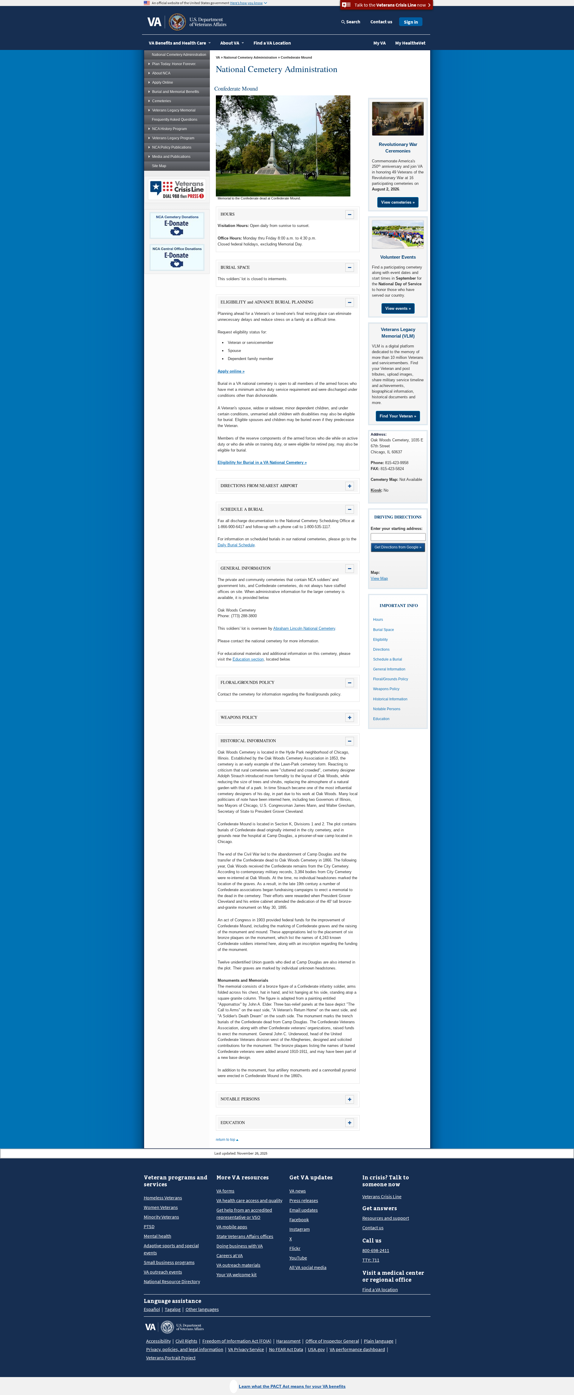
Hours (378, 620)
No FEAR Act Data (286, 1349)
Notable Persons (386, 709)
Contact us (381, 22)
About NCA (161, 73)
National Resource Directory (172, 1281)
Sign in (411, 22)
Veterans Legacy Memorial (174, 110)
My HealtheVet (410, 43)
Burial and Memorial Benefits (175, 92)
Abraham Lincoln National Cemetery (304, 628)
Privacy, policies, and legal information (184, 1349)
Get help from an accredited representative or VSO (244, 1213)
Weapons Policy (386, 689)
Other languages (202, 1309)
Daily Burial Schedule (236, 545)
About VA (229, 43)
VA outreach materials (238, 1265)
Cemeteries (161, 101)
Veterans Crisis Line (382, 1196)
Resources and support (385, 1218)
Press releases (303, 1200)
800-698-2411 (375, 1250)
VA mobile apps (231, 1227)
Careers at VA (229, 1255)
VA (218, 57)
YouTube (298, 1258)
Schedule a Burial (387, 659)
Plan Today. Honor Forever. (174, 64)
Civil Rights (186, 1341)
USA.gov (316, 1349)
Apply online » (231, 371)
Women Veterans (161, 1207)
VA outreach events (163, 1272)
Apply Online (162, 82)
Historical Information (390, 699)
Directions (381, 649)
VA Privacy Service (246, 1349)
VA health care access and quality (249, 1200)
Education (381, 719)
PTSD (149, 1226)
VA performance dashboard (357, 1349)
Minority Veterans (161, 1217)
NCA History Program (169, 129)
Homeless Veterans (163, 1198)
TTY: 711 (370, 1260)
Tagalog (173, 1309)
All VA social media (307, 1267)
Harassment (288, 1341)
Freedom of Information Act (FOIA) (236, 1341)
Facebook (299, 1219)
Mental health (157, 1236)
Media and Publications (171, 157)
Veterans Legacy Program (173, 138)
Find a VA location (380, 1289)
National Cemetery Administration (179, 55)
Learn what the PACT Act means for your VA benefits (292, 1386)
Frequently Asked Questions (174, 120)
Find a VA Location (272, 43)
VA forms (225, 1191)
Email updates (303, 1210)
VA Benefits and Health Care (177, 43)
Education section (248, 659)
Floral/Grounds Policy (390, 679)
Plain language (378, 1341)
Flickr (294, 1248)
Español (152, 1309)
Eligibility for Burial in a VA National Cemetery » (262, 462)
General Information (389, 669)
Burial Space (383, 630)
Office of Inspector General (332, 1341)
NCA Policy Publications (171, 147)
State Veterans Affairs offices (244, 1236)
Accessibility (158, 1341)
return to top (226, 1140)
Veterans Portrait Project (171, 1358)
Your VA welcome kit (236, 1274)
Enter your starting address (396, 528)
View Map (379, 578)
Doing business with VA (239, 1246)
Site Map (159, 166)
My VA (379, 43)
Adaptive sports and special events (171, 1249)
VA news (297, 1191)
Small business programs (169, 1262)
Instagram (299, 1229)
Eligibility (380, 640)
